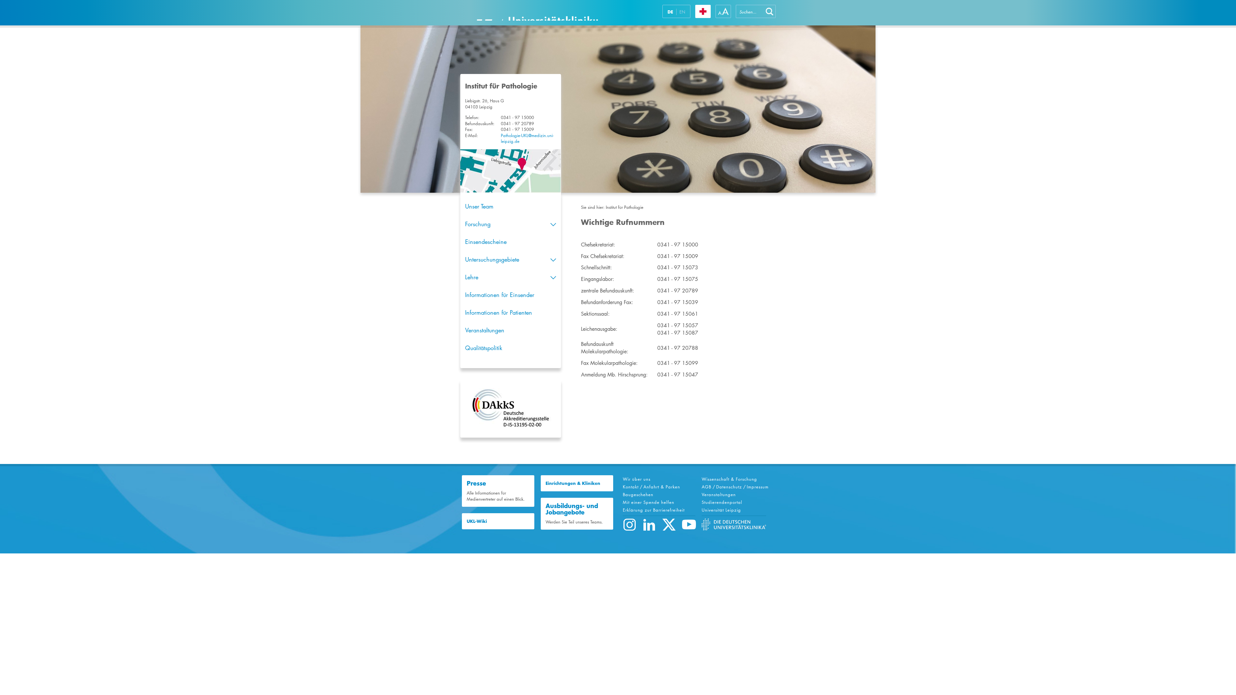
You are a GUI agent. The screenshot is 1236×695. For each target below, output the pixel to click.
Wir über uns (637, 479)
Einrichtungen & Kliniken (573, 483)
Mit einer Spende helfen (648, 502)
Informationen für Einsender (499, 295)
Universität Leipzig (721, 510)
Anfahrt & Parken (661, 487)
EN (682, 12)
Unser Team (479, 206)
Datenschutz (729, 487)
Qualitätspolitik (483, 348)
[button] (769, 11)
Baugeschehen (638, 494)
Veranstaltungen (484, 330)
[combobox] (749, 11)
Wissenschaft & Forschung (729, 479)
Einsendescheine (486, 242)
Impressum (758, 487)
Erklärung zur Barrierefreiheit (654, 510)
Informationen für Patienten (498, 312)
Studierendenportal (722, 502)
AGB (706, 487)
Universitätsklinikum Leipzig (537, 13)
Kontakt (631, 487)
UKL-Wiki (477, 521)
